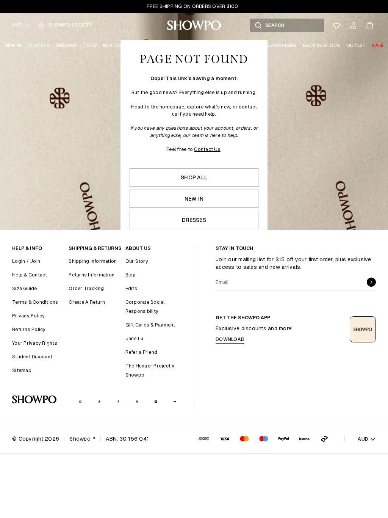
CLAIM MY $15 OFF (279, 323)
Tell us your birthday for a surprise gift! (267, 299)
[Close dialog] (356, 147)
